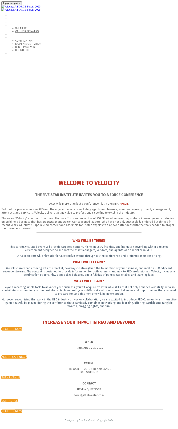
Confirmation (24, 40)
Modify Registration (28, 43)
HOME (11, 15)
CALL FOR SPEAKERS (27, 31)
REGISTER (13, 53)
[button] (11, 329)
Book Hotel (22, 50)
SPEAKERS (13, 25)
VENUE (12, 19)
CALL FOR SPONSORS (19, 34)
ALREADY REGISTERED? (20, 37)
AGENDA (13, 22)
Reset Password (26, 47)
